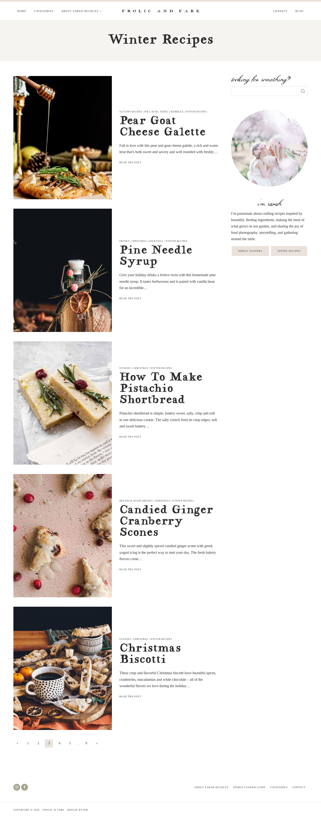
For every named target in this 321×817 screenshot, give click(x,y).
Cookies (125, 368)
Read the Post (130, 162)
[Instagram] (16, 787)
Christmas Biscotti (150, 654)
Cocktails (156, 241)
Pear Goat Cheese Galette (162, 127)
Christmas (139, 241)
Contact (280, 11)
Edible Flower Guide (249, 787)
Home (22, 11)
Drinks (124, 241)
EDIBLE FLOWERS (250, 251)
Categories (43, 11)
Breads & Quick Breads (136, 501)
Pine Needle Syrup (155, 256)
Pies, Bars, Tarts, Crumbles (164, 112)
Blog (299, 11)
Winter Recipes (196, 112)
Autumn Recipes (130, 112)
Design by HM (77, 810)
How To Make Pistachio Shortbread (160, 389)
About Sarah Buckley (211, 787)
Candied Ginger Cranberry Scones (166, 522)
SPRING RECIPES (289, 251)
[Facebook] (24, 787)
